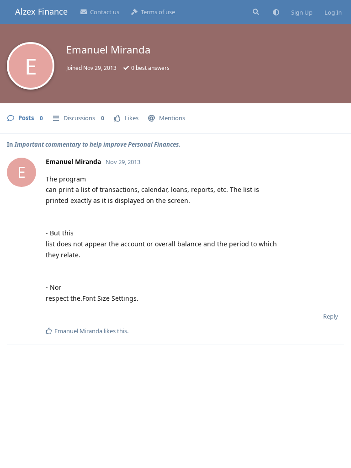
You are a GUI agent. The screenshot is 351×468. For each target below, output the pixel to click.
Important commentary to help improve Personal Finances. (98, 144)
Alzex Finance (41, 11)
